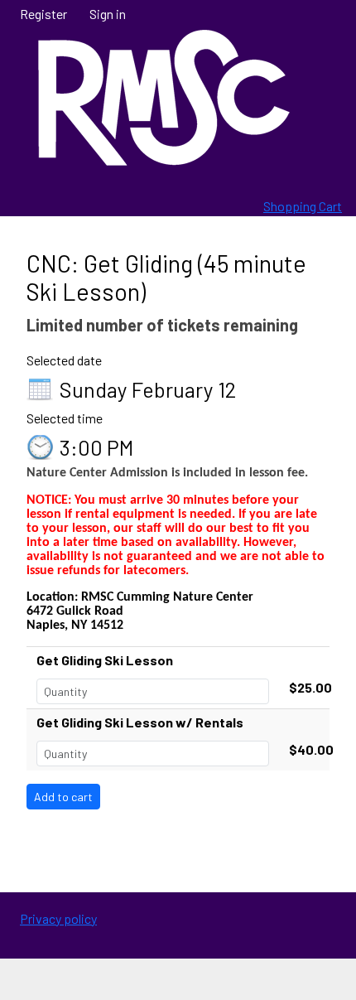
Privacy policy (58, 918)
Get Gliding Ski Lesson (104, 660)
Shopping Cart (302, 206)
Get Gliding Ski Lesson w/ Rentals (139, 722)
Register (43, 14)
